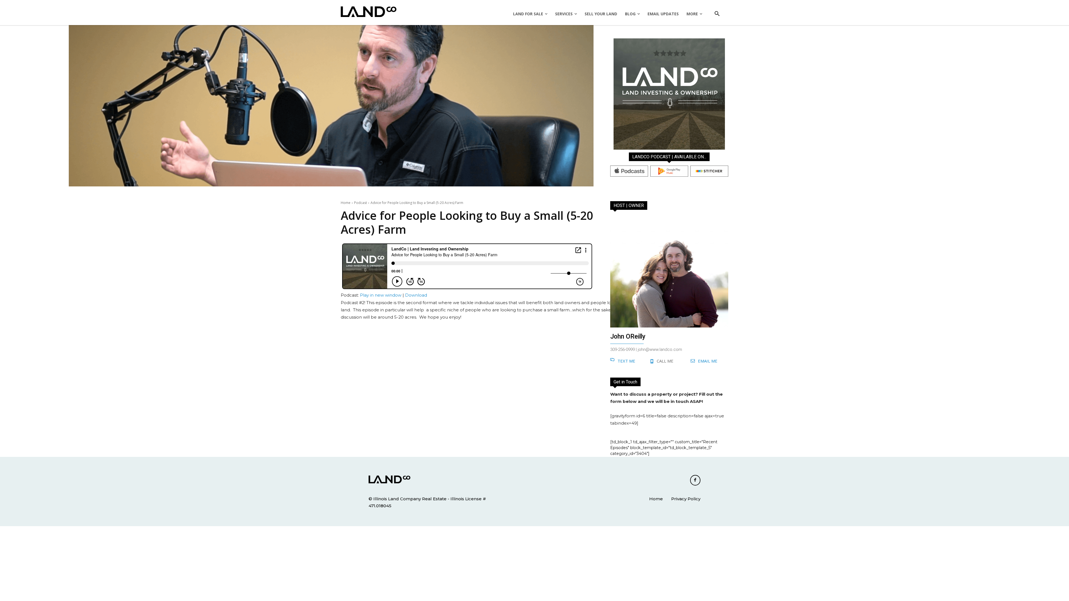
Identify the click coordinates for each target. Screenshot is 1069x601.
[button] (717, 14)
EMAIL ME (707, 361)
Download (416, 295)
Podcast (360, 202)
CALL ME (665, 361)
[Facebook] (695, 480)
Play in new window (380, 295)
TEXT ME (626, 361)
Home (345, 202)
